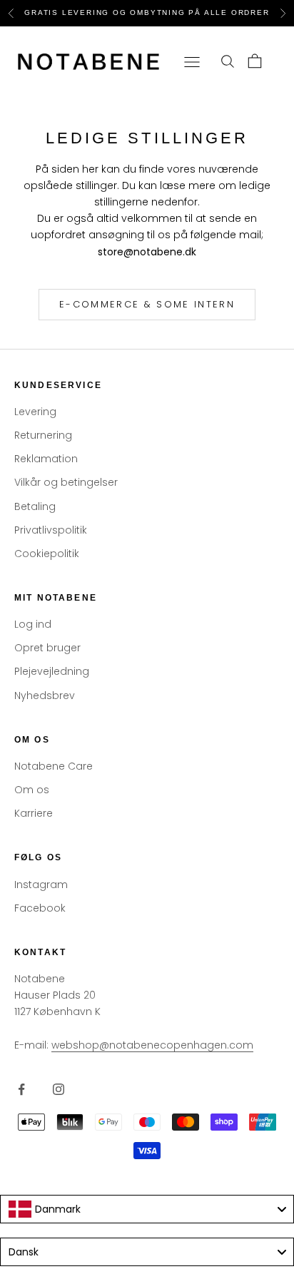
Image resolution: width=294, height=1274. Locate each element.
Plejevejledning (51, 671)
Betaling (35, 506)
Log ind (32, 624)
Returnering (43, 435)
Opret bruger (47, 648)
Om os (31, 790)
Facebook (40, 908)
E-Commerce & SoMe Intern (147, 304)
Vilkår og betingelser (66, 482)
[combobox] (147, 1209)
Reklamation (46, 459)
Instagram (41, 884)
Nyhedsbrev (44, 695)
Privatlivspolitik (50, 530)
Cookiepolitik (46, 553)
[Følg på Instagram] (58, 1089)
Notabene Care (53, 766)
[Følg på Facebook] (21, 1089)
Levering (35, 411)
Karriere (33, 813)
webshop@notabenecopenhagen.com (152, 1045)
